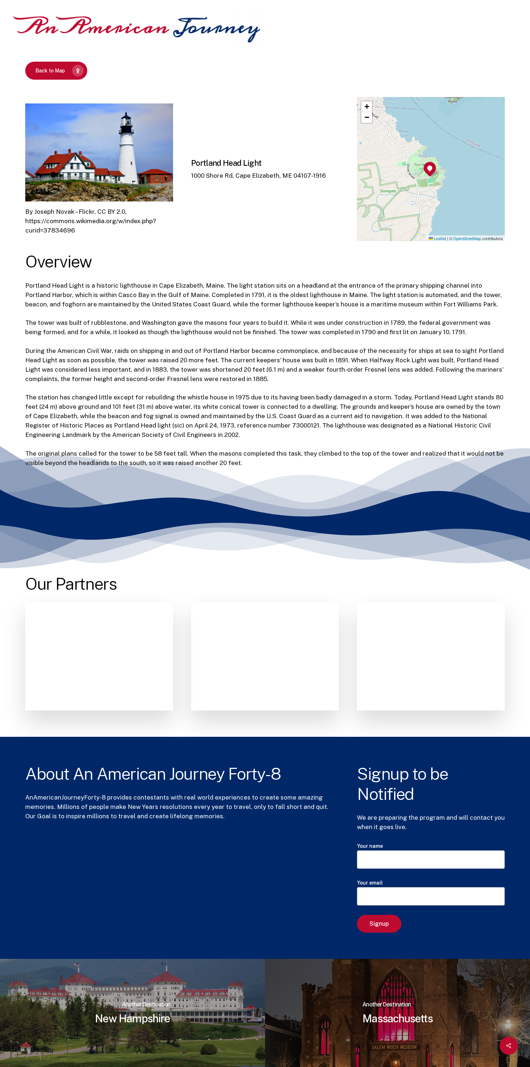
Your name (370, 846)
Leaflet (439, 238)
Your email (370, 883)
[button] (430, 168)
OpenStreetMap (467, 238)
